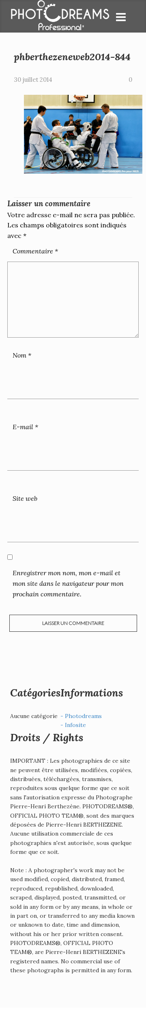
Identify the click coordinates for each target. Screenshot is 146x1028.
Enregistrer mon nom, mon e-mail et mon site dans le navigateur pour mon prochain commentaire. (68, 583)
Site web (25, 498)
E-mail (25, 427)
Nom (22, 355)
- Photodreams (81, 716)
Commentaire (35, 251)
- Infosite (73, 725)
